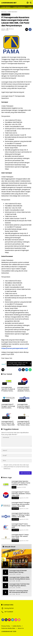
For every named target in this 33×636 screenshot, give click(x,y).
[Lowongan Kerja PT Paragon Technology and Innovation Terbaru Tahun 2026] (8, 398)
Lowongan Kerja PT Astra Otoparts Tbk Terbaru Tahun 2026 (8, 423)
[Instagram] (15, 619)
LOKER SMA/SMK (6, 14)
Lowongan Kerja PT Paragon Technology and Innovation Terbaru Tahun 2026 (8, 406)
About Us (21, 628)
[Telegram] (26, 369)
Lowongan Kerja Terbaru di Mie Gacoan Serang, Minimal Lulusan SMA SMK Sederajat (19, 578)
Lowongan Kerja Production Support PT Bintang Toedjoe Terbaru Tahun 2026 (23, 406)
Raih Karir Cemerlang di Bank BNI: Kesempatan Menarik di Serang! (18, 591)
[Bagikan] (30, 29)
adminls (3, 28)
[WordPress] (12, 619)
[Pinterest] (9, 619)
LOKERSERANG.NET (9, 3)
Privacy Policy (5, 626)
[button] (27, 3)
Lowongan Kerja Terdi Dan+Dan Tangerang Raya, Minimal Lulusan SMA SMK (19, 585)
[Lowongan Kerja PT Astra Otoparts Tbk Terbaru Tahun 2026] (8, 415)
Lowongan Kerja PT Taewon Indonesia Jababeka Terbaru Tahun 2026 (23, 389)
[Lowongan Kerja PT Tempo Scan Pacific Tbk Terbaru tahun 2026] (24, 415)
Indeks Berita (16, 626)
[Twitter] (23, 369)
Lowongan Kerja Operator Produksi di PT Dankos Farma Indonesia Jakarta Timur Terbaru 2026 (8, 389)
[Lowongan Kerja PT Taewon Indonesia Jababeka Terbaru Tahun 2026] (24, 381)
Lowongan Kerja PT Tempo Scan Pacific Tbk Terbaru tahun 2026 (23, 423)
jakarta (4, 383)
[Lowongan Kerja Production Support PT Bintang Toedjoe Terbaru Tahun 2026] (24, 398)
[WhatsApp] (30, 369)
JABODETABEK (22, 383)
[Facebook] (19, 369)
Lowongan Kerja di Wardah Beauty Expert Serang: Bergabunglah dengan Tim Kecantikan (18, 571)
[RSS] (19, 619)
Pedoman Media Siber (8, 628)
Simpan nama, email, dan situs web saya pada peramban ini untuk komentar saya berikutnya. (16, 466)
